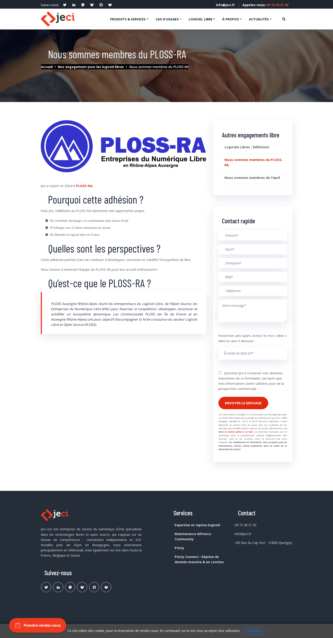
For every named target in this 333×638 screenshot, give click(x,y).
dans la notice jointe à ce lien (235, 431)
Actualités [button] (259, 19)
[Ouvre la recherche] (284, 19)
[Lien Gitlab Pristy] (106, 587)
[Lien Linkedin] (58, 587)
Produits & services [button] (128, 19)
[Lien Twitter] (46, 587)
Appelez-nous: (265, 5)
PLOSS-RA (84, 186)
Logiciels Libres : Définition (246, 147)
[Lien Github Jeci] (94, 587)
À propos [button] (230, 19)
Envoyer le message (243, 403)
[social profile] (64, 5)
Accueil (47, 67)
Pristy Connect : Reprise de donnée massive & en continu (199, 559)
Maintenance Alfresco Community (193, 536)
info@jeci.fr (225, 5)
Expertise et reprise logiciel (197, 525)
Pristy (179, 548)
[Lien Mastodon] (70, 587)
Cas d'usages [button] (167, 19)
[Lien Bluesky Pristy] (82, 587)
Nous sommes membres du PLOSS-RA (253, 162)
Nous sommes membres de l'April (252, 177)
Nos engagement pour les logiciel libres (91, 67)
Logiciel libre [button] (200, 19)
